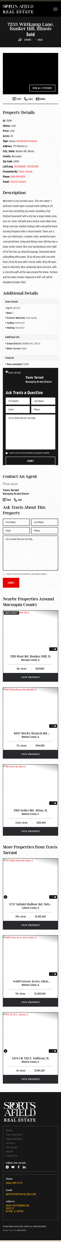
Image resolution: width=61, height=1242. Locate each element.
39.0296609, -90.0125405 (26, 166)
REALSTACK (21, 1230)
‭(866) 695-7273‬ (14, 1182)
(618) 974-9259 (18, 176)
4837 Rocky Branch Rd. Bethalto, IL (30, 733)
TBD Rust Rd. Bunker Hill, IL (30, 656)
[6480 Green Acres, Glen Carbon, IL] (30, 956)
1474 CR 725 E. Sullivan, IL (30, 1058)
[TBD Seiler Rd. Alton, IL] (30, 785)
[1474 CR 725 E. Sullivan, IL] (30, 1033)
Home (9, 1130)
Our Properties (14, 1134)
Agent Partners (14, 1138)
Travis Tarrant (25, 171)
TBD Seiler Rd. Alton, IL (30, 810)
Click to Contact (18, 181)
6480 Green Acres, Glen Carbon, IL (30, 981)
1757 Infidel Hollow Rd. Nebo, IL (30, 904)
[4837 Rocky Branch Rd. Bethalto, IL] (30, 708)
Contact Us (12, 1155)
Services (10, 1143)
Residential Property (27, 141)
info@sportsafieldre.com (21, 1194)
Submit (30, 461)
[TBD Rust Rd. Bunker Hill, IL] (30, 631)
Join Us (9, 1151)
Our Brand (11, 1147)
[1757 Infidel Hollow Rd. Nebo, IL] (30, 879)
